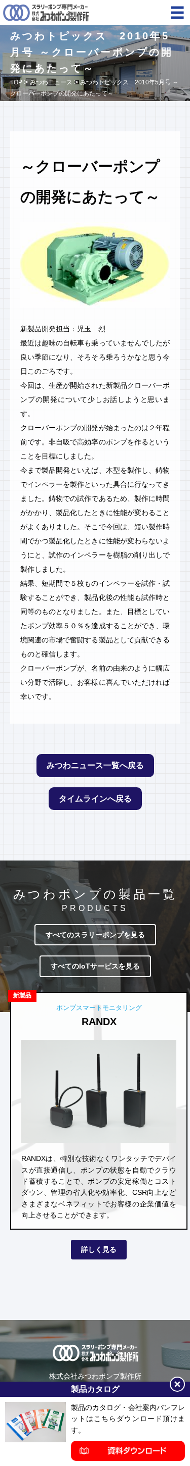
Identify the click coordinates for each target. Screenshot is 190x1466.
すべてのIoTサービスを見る (95, 966)
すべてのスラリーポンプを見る (95, 935)
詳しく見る (99, 1249)
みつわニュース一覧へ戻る (95, 765)
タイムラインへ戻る (95, 798)
